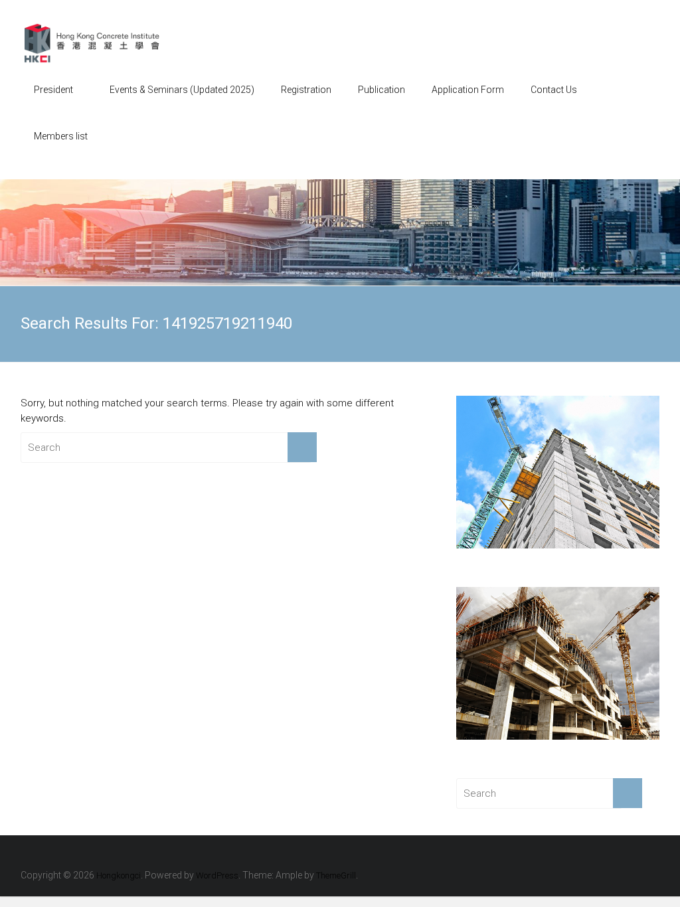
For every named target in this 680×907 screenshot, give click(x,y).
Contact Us (554, 89)
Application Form (468, 89)
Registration (306, 89)
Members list (61, 136)
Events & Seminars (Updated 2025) (182, 89)
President (53, 89)
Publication (381, 89)
